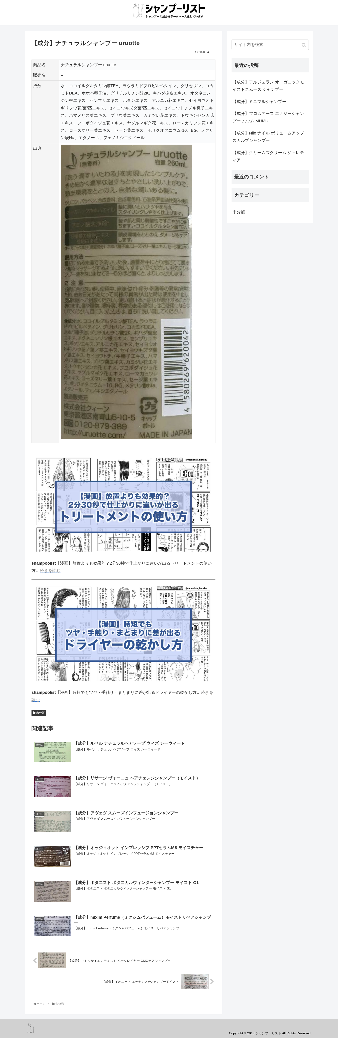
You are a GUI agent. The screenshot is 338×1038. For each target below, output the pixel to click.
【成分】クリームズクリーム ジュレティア (268, 156)
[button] (304, 45)
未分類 (40, 712)
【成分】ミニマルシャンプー (259, 101)
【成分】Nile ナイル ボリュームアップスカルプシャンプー (268, 137)
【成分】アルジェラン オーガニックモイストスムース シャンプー (268, 86)
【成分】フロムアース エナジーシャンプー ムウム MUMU (268, 117)
